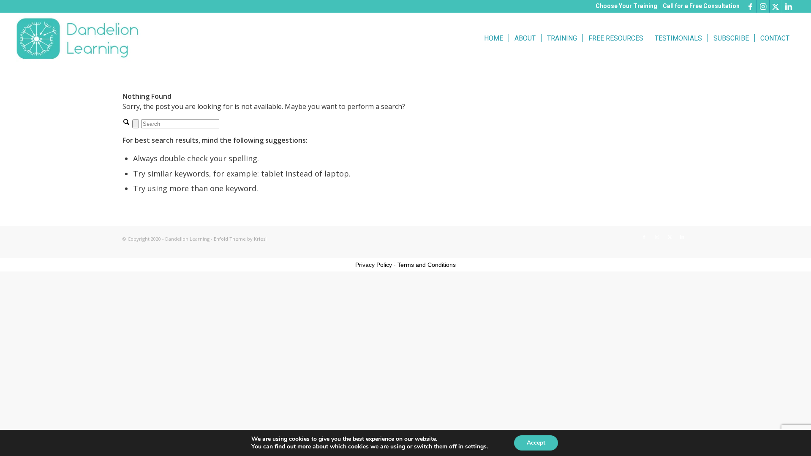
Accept (536, 443)
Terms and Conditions (426, 264)
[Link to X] (776, 6)
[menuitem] (494, 38)
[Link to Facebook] (750, 6)
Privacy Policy (373, 264)
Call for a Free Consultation (701, 6)
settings (476, 447)
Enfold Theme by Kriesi (240, 239)
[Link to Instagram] (763, 6)
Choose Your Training (626, 6)
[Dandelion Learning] (79, 38)
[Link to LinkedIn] (788, 6)
